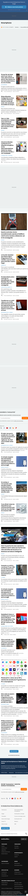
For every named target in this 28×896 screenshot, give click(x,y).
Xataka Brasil (4, 884)
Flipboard (16, 428)
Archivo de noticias (14, 755)
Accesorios (4, 84)
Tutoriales (4, 648)
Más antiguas (14, 751)
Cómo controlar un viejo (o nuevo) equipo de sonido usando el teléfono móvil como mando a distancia (8, 643)
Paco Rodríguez (8, 91)
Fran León (6, 634)
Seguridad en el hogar (7, 312)
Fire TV (11, 27)
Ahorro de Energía (5, 818)
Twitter (1, 428)
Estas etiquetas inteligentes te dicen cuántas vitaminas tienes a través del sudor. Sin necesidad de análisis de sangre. (7, 100)
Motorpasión (17, 863)
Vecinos (16, 27)
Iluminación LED (18, 818)
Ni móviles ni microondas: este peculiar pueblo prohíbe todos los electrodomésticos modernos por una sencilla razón (7, 487)
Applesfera (3, 850)
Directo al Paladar (5, 863)
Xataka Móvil (4, 848)
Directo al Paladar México (6, 888)
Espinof (16, 856)
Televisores (4, 732)
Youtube (7, 428)
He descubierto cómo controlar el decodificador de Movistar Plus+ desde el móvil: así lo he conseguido (7, 281)
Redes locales (4, 467)
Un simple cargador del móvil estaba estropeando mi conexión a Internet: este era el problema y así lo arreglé (8, 461)
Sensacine (16, 854)
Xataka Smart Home (5, 851)
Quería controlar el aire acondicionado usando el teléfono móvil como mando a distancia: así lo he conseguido (13, 235)
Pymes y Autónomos (18, 874)
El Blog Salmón (17, 872)
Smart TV (3, 821)
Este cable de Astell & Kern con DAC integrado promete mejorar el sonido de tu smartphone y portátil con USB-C (7, 698)
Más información (21, 894)
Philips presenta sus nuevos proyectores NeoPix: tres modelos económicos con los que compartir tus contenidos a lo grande (7, 725)
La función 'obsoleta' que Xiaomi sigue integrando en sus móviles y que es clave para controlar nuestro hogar (8, 259)
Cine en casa (4, 824)
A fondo (3, 577)
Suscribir (25, 418)
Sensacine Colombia (18, 886)
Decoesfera (3, 874)
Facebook (4, 428)
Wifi (15, 824)
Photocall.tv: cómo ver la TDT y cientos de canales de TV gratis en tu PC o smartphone (13, 680)
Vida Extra (16, 848)
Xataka (2, 846)
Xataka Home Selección (7, 626)
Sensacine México (18, 884)
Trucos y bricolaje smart (19, 816)
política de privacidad (18, 421)
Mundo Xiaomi (4, 853)
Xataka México (4, 882)
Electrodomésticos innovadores (18, 810)
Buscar (26, 833)
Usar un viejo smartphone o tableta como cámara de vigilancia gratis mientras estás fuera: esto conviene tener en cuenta (8, 123)
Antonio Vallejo (8, 162)
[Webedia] (5, 840)
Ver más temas (5, 828)
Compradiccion (4, 875)
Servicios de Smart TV (6, 287)
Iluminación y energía (6, 155)
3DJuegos (16, 846)
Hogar (2, 106)
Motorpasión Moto (18, 865)
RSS (13, 428)
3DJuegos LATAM (17, 882)
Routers (16, 821)
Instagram (10, 428)
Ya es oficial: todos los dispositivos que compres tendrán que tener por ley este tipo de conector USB (8, 507)
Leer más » (25, 90)
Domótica (3, 265)
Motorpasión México (18, 888)
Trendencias (4, 872)
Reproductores (5, 704)
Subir (23, 839)
